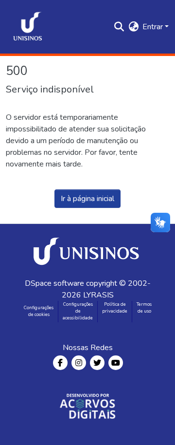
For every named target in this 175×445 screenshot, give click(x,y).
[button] (28, 27)
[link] (88, 251)
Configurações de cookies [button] (38, 311)
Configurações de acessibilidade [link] (78, 311)
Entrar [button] (153, 26)
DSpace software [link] (54, 283)
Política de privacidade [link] (114, 307)
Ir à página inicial (87, 198)
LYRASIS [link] (98, 295)
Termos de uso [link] (144, 307)
